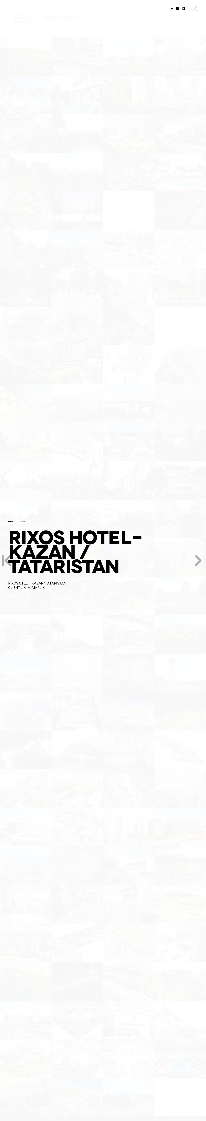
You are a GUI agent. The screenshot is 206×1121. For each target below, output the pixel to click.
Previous (6, 561)
